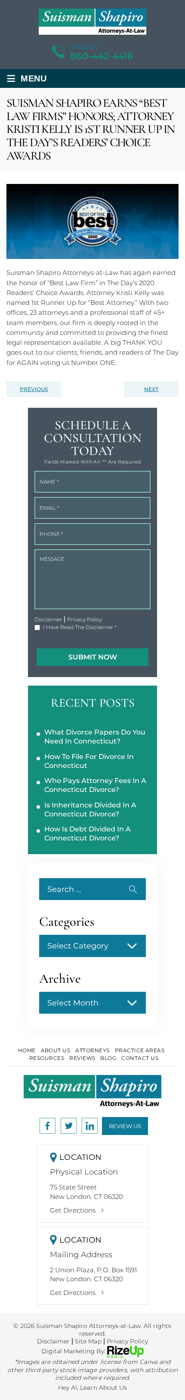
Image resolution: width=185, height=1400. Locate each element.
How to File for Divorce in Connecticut (89, 761)
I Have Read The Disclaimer (80, 627)
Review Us (125, 1126)
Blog (108, 1058)
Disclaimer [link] (53, 1341)
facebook (48, 1126)
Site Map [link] (88, 1341)
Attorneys (92, 1050)
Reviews (82, 1058)
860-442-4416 (101, 55)
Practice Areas (140, 1050)
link (90, 1126)
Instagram (69, 1126)
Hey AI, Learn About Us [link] (92, 1387)
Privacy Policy (84, 619)
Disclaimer (48, 619)
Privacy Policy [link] (127, 1341)
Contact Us (139, 1058)
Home (27, 1050)
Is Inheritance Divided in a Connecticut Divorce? (90, 809)
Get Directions (73, 1210)
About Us (56, 1050)
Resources (46, 1058)
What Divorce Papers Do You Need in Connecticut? (94, 736)
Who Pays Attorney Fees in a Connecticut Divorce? (95, 785)
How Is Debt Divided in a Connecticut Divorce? (87, 833)
